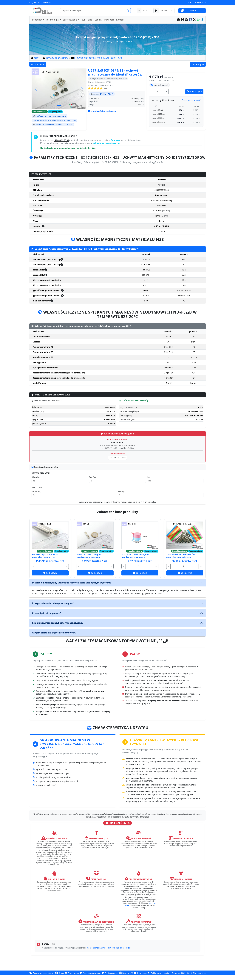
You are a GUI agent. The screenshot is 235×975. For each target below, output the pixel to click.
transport (161, 85)
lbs (148, 477)
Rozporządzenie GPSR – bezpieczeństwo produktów (55, 120)
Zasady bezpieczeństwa (43, 973)
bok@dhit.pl (200, 2)
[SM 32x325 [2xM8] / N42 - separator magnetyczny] (50, 535)
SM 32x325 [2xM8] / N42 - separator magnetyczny (45, 555)
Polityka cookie (111, 973)
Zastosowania (70, 19)
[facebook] (190, 19)
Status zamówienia (42, 2)
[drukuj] (182, 19)
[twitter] (194, 19)
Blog (90, 19)
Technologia (52, 19)
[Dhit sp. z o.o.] (41, 10)
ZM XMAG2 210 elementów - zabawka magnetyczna (181, 555)
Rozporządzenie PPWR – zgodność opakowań (54, 124)
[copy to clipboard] (178, 19)
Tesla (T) (121, 491)
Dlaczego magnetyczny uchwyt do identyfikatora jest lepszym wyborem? (71, 582)
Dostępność (127, 973)
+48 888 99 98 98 (61, 140)
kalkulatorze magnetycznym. (106, 143)
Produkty (37, 19)
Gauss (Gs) (36, 491)
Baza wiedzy (73, 973)
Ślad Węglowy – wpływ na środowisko (50, 116)
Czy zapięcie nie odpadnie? (46, 613)
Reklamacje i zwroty (159, 973)
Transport (109, 19)
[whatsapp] (198, 19)
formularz (116, 140)
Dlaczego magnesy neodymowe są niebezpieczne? (109, 947)
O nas (61, 973)
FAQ (31, 2)
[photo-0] (59, 105)
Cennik (98, 19)
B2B (84, 19)
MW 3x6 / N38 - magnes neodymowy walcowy (89, 555)
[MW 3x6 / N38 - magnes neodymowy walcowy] (95, 535)
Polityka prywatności (91, 973)
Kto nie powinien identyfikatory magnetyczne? (57, 622)
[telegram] (201, 19)
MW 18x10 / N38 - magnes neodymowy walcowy (135, 555)
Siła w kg (36, 477)
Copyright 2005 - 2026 (182, 973)
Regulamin (141, 973)
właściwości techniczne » (103, 111)
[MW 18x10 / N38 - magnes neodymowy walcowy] (139, 535)
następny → (199, 64)
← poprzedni (38, 64)
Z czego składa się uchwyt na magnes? (53, 603)
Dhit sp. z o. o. (199, 973)
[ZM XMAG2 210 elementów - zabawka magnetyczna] (184, 535)
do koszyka (196, 91)
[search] (128, 10)
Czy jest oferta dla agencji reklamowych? (54, 632)
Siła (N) (92, 477)
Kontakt (120, 19)
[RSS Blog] (186, 19)
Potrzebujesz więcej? (191, 100)
